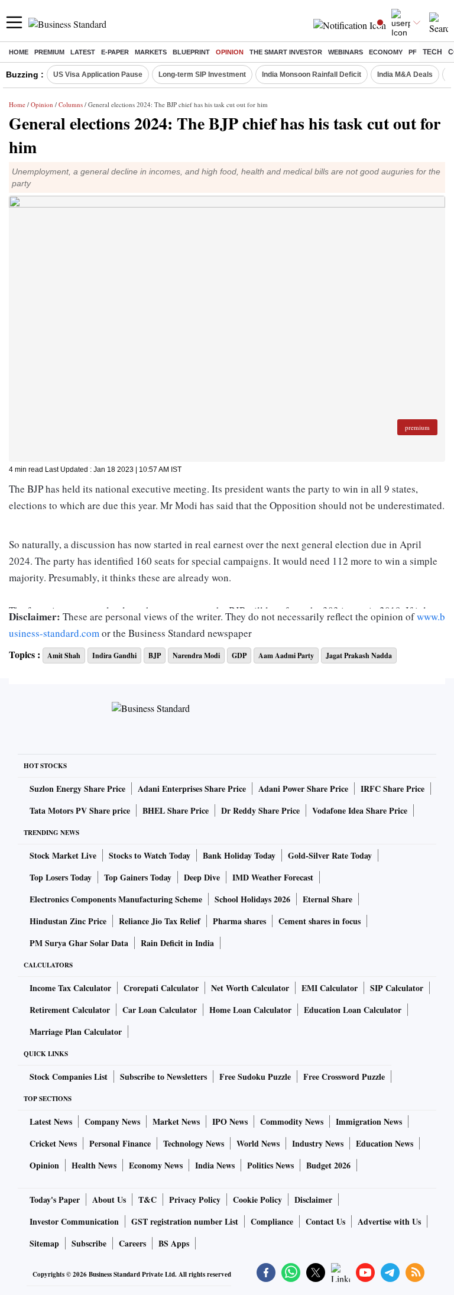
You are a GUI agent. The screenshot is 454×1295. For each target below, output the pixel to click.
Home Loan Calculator (250, 1009)
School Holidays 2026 (252, 899)
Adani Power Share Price (303, 788)
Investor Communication (74, 1221)
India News (215, 1165)
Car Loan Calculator (159, 1009)
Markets (151, 52)
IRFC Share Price (392, 788)
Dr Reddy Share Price (260, 810)
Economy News (156, 1165)
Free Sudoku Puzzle (255, 1076)
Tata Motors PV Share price (80, 810)
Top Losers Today (61, 877)
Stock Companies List (69, 1076)
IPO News (230, 1121)
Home (18, 52)
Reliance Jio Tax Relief (159, 921)
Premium (49, 52)
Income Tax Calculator (70, 988)
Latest (82, 52)
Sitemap (44, 1243)
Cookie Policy (257, 1199)
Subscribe (89, 1243)
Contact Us (325, 1221)
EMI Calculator (329, 988)
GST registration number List (184, 1221)
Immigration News (369, 1121)
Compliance (272, 1221)
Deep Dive (202, 877)
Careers (132, 1243)
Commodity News (291, 1121)
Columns (71, 104)
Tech (432, 52)
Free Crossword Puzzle (344, 1076)
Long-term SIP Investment (202, 74)
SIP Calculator (396, 988)
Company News (112, 1121)
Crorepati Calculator (161, 988)
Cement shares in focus (319, 921)
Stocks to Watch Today (149, 855)
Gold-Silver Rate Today (330, 855)
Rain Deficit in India (177, 943)
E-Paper (115, 52)
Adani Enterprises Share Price (192, 788)
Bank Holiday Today (239, 855)
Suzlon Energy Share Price (77, 788)
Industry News (317, 1143)
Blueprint (191, 52)
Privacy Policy (194, 1199)
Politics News (270, 1165)
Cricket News (53, 1143)
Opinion (230, 52)
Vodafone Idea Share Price (359, 810)
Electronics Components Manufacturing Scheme (116, 899)
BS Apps (173, 1243)
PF (412, 52)
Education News (384, 1143)
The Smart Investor (285, 52)
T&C (147, 1199)
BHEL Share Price (175, 810)
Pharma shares (239, 921)
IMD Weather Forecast (272, 877)
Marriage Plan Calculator (76, 1031)
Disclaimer (313, 1199)
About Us (109, 1199)
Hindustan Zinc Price (68, 921)
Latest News (51, 1121)
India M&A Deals (405, 74)
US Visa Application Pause (97, 74)
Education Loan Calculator (352, 1009)
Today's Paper (55, 1199)
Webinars (345, 52)
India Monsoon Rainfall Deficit (311, 74)
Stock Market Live (63, 855)
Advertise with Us (389, 1221)
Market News (176, 1121)
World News (258, 1143)
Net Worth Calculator (250, 988)
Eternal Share (327, 899)
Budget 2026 (328, 1165)
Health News (94, 1165)
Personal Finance (120, 1143)
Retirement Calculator (70, 1009)
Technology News (193, 1143)
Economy (386, 52)
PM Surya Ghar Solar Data (79, 943)
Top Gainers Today (137, 877)
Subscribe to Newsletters (163, 1076)
